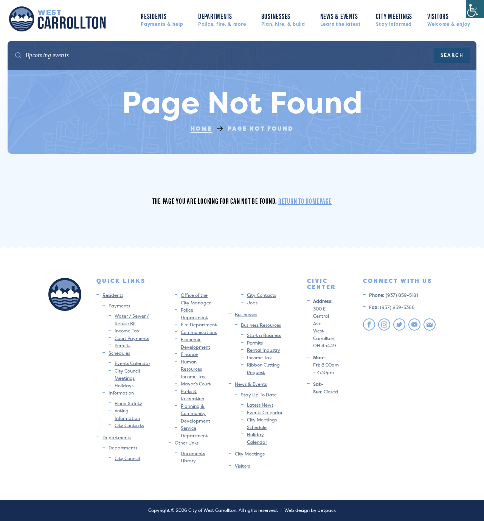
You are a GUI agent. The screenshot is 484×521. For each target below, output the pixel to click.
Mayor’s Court (196, 384)
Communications (199, 332)
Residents (162, 18)
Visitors (448, 18)
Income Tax (127, 331)
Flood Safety (128, 403)
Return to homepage (305, 200)
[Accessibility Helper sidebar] (475, 9)
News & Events (340, 18)
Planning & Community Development (195, 413)
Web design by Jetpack (310, 510)
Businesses (283, 18)
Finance (189, 354)
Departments (222, 18)
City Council (127, 458)
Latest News (260, 405)
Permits (122, 345)
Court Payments (132, 338)
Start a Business (264, 335)
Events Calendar (132, 363)
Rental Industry (263, 350)
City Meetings (394, 18)
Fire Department (199, 324)
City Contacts (129, 425)
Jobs (252, 302)
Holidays (124, 385)
